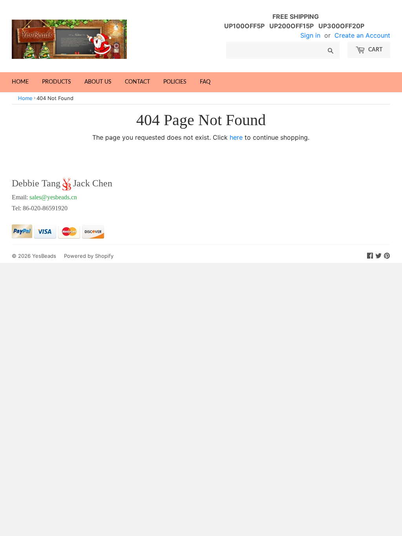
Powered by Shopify (88, 256)
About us (97, 82)
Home (20, 82)
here (236, 137)
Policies (174, 82)
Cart (374, 50)
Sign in (310, 35)
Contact (137, 82)
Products (56, 82)
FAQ (205, 82)
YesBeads (44, 256)
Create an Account (362, 35)
